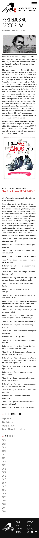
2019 (4, 464)
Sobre (18, 522)
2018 (4, 468)
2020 (4, 461)
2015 (4, 479)
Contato (30, 528)
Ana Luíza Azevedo (8, 425)
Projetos (19, 528)
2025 (4, 443)
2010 (4, 496)
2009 (4, 500)
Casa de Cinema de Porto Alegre (13, 428)
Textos (18, 532)
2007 (4, 507)
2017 (4, 472)
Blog (28, 525)
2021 (4, 457)
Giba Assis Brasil (8, 30)
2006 (4, 511)
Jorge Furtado (7, 418)
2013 (4, 486)
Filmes (18, 525)
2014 (4, 482)
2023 (4, 450)
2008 (4, 503)
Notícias (30, 522)
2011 (4, 493)
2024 (4, 447)
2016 (4, 475)
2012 (4, 489)
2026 (4, 440)
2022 (4, 454)
